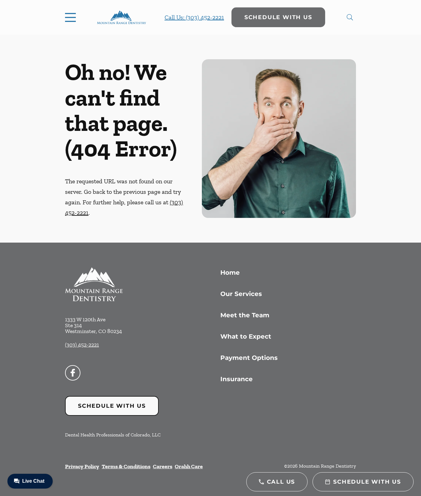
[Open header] (72, 17)
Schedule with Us (278, 17)
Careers (162, 466)
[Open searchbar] (350, 17)
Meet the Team (244, 315)
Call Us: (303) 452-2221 (194, 17)
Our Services (241, 294)
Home (230, 272)
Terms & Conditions (126, 466)
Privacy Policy (82, 466)
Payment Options (249, 357)
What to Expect (245, 336)
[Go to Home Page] (121, 17)
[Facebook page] (72, 373)
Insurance (236, 379)
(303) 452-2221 (82, 344)
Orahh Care (189, 466)
